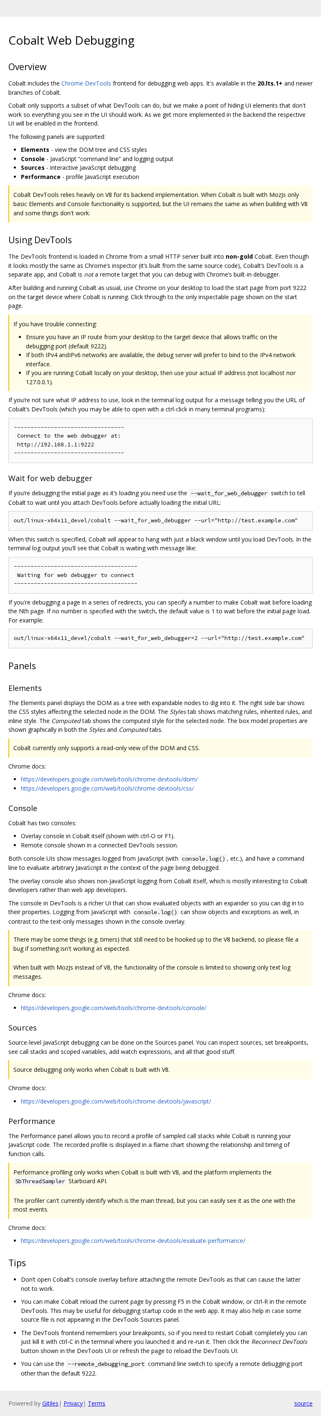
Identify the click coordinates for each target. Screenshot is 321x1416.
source (303, 1403)
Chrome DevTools (86, 83)
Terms (96, 1403)
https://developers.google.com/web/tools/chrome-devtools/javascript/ (116, 1101)
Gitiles (50, 1403)
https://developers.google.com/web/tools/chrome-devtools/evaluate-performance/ (133, 1241)
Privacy (73, 1403)
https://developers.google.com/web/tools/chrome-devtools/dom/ (109, 779)
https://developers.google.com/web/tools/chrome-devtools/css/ (107, 788)
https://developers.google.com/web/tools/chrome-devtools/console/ (113, 1008)
